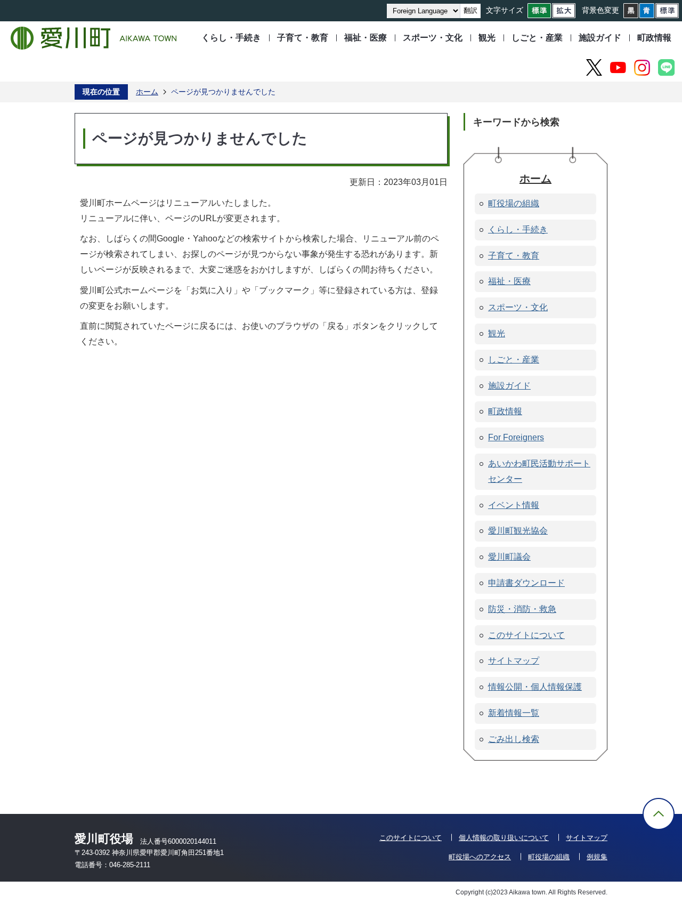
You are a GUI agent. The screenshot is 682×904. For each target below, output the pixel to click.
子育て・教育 (302, 37)
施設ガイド (600, 37)
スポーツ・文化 (432, 37)
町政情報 (654, 37)
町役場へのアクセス (480, 857)
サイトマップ (586, 838)
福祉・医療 (365, 37)
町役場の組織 (549, 857)
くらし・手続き (231, 37)
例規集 (597, 857)
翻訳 (470, 10)
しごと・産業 (537, 37)
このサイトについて (410, 838)
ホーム (147, 91)
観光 (487, 37)
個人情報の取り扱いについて (504, 838)
